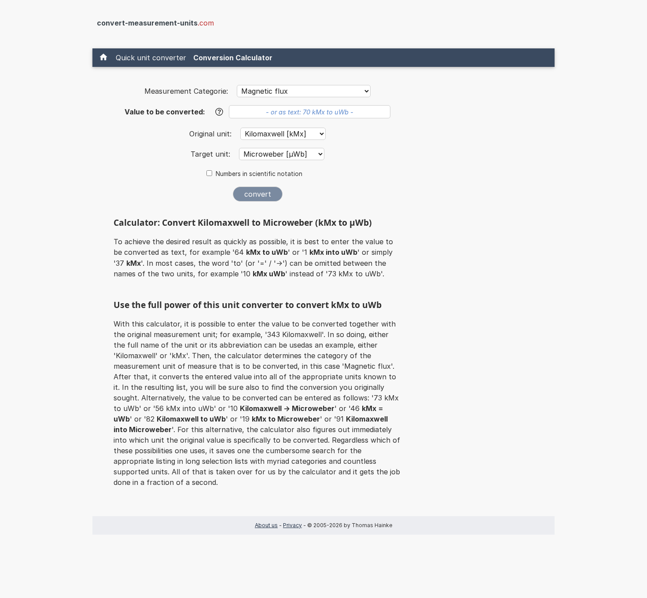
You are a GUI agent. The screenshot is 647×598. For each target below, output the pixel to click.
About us (266, 525)
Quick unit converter (151, 57)
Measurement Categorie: (186, 91)
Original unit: (211, 133)
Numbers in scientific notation (259, 173)
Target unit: (211, 154)
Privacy (292, 525)
